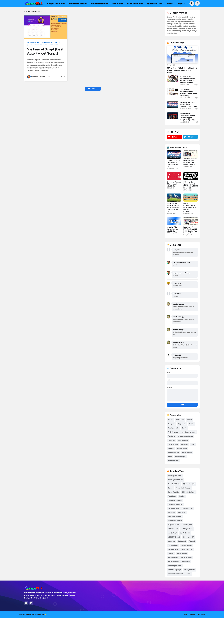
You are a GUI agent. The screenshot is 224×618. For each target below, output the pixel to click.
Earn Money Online (173, 428)
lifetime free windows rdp (175, 574)
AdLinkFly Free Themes (174, 476)
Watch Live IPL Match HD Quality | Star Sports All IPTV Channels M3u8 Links (174, 207)
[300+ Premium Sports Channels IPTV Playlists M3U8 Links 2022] (190, 176)
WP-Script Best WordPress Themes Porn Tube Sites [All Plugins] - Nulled (188, 79)
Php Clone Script (173, 545)
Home (185, 614)
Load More (91, 89)
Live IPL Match (172, 533)
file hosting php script (174, 566)
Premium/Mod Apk (173, 452)
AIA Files (170, 420)
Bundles (191, 424)
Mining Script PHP (188, 537)
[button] (191, 3)
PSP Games (171, 448)
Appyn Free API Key (174, 484)
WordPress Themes (173, 461)
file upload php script (174, 570)
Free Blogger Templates (189, 432)
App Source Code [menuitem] (155, 3)
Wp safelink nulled (173, 562)
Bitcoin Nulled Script (189, 484)
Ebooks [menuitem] (170, 3)
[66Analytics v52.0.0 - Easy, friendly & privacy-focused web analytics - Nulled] (182, 54)
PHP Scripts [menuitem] (117, 3)
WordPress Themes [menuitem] (78, 3)
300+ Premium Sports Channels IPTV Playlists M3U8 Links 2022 (190, 185)
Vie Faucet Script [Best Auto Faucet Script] (45, 51)
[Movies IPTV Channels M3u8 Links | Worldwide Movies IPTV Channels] (190, 198)
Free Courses (171, 436)
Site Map (192, 614)
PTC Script (192, 541)
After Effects (180, 420)
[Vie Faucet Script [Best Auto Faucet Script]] (45, 27)
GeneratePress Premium (175, 521)
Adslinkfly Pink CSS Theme (175, 480)
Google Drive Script (173, 525)
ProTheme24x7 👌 (40, 614)
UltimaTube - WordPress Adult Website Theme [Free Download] (188, 92)
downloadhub (186, 562)
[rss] (31, 603)
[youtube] (26, 603)
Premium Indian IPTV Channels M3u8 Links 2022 (189, 162)
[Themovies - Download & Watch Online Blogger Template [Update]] (172, 115)
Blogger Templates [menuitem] (56, 3)
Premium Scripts (182, 448)
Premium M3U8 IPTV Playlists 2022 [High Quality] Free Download (190, 230)
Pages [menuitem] (180, 3)
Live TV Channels (185, 533)
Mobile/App (184, 444)
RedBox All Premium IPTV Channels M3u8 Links (174, 184)
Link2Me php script (186, 529)
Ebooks (184, 428)
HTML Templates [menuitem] (135, 3)
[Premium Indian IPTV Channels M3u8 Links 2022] (190, 154)
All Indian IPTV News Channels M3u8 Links (172, 229)
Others (193, 444)
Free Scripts (171, 440)
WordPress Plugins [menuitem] (99, 3)
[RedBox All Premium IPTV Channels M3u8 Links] (174, 176)
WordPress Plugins (180, 457)
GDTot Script (181, 512)
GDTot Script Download (174, 517)
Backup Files (171, 424)
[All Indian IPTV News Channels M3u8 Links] (174, 221)
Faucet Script (48, 42)
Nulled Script (182, 541)
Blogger (170, 488)
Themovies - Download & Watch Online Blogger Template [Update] (187, 116)
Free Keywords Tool (173, 508)
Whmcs (170, 457)
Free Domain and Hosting (185, 436)
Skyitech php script (187, 549)
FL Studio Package (173, 432)
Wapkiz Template (187, 452)
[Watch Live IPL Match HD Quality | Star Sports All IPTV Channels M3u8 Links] (174, 198)
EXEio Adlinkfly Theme (188, 492)
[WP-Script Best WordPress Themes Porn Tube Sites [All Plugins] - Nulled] (172, 78)
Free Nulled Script (188, 508)
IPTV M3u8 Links (173, 444)
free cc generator (189, 570)
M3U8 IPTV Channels (174, 537)
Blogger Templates (173, 492)
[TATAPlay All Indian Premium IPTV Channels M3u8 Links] (172, 104)
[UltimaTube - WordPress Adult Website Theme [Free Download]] (172, 91)
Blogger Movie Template (183, 488)
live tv (188, 574)
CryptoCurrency (34, 42)
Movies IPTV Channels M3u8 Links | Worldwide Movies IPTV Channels (189, 207)
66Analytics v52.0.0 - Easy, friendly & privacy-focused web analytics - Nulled (182, 70)
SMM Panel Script (173, 549)
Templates (171, 553)
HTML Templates (183, 440)
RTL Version (201, 614)
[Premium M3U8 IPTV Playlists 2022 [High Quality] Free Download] (190, 221)
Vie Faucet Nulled (41, 45)
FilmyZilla (181, 496)
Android (189, 420)
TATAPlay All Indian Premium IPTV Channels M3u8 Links (188, 104)
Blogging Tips (182, 424)
